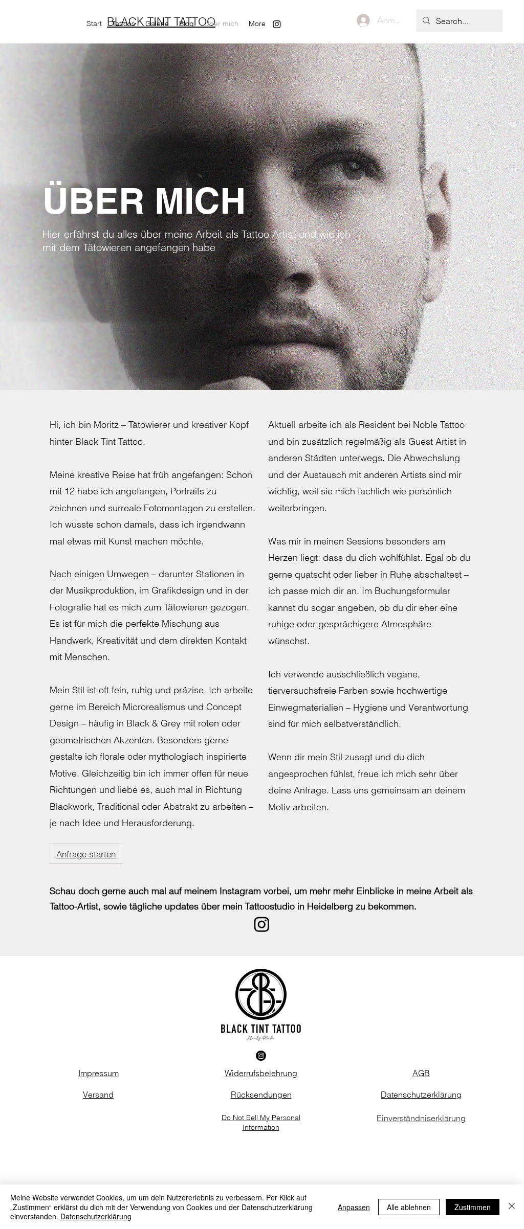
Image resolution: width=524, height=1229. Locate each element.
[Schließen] (512, 1207)
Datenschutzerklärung (421, 1094)
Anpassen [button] (354, 1207)
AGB (421, 1073)
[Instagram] (262, 924)
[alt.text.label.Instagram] (277, 24)
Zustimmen (472, 1207)
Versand (98, 1094)
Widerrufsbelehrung (261, 1073)
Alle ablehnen (409, 1207)
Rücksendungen (261, 1094)
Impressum (98, 1073)
